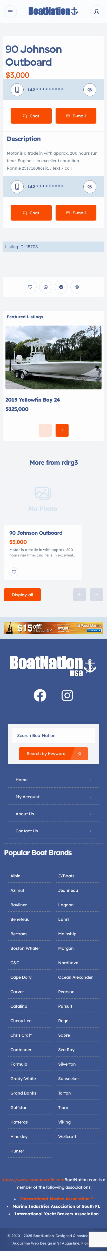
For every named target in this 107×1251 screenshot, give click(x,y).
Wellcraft (67, 1136)
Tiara (63, 1107)
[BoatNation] (53, 12)
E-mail (79, 115)
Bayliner (18, 904)
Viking (64, 1122)
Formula (18, 1064)
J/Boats (66, 875)
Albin (15, 875)
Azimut (17, 890)
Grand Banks (23, 1093)
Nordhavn (68, 962)
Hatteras (19, 1122)
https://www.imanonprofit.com (33, 1179)
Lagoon (66, 904)
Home (22, 779)
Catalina (18, 1006)
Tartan (64, 1093)
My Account (27, 796)
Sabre (64, 1035)
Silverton (67, 1064)
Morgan (66, 948)
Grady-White (23, 1078)
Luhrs (64, 919)
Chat (34, 115)
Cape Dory (20, 977)
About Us (25, 813)
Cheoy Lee (20, 1020)
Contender (20, 1049)
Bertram (18, 933)
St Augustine (68, 1243)
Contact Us (27, 830)
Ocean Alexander (75, 977)
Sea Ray (66, 1049)
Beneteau (20, 919)
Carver (17, 991)
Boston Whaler (25, 948)
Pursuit (65, 1006)
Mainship (67, 933)
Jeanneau (68, 890)
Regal (64, 1020)
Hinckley (19, 1136)
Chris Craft (21, 1035)
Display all (22, 594)
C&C (14, 962)
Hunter (17, 1151)
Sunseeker (68, 1078)
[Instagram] (67, 695)
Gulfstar (18, 1107)
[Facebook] (40, 695)
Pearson (66, 991)
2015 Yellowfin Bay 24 (32, 399)
